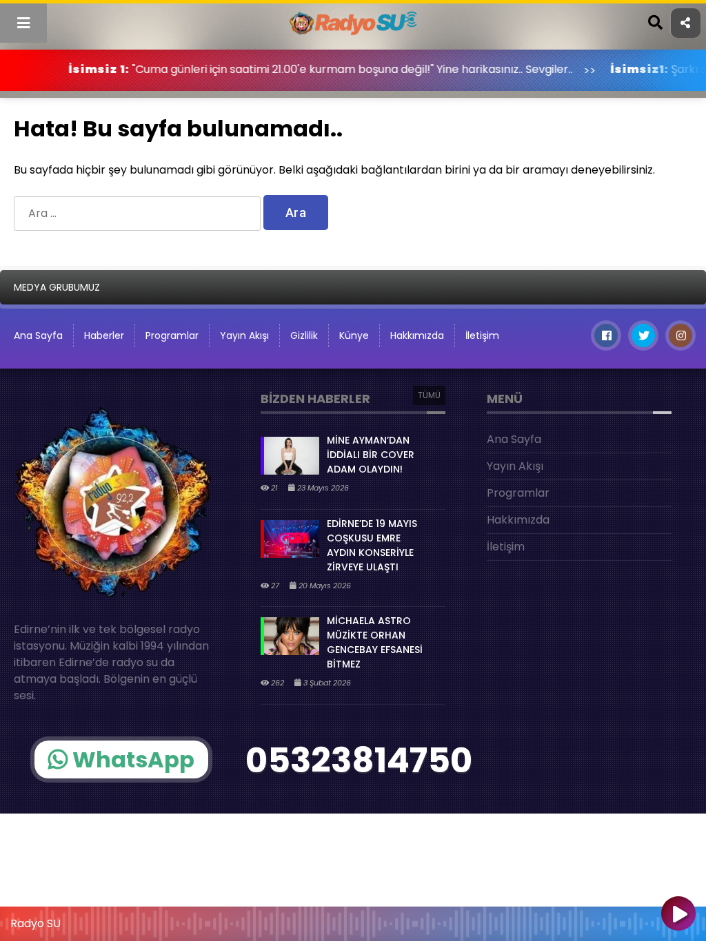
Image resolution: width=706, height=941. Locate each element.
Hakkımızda (417, 335)
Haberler (104, 335)
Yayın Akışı (244, 335)
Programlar (172, 335)
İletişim (482, 335)
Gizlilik (304, 335)
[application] (353, 920)
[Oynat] (678, 914)
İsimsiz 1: (69, 69)
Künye (354, 335)
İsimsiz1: (610, 69)
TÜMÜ (429, 395)
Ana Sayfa (514, 439)
